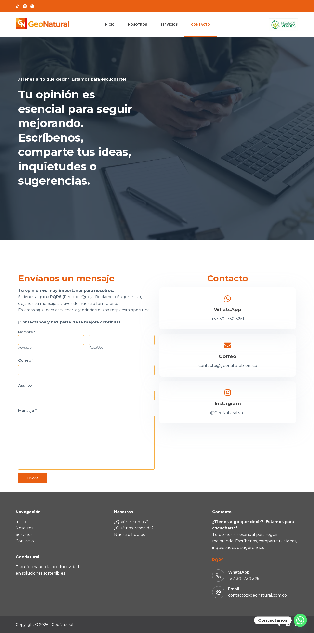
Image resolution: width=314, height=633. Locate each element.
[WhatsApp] (32, 6)
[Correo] (227, 345)
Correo (26, 360)
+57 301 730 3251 (244, 578)
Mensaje (27, 410)
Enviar (32, 477)
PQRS (218, 560)
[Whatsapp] (300, 620)
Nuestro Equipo (129, 534)
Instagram (227, 403)
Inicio (109, 24)
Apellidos (96, 347)
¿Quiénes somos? (131, 521)
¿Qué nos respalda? (134, 528)
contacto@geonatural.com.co (257, 595)
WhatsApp (227, 309)
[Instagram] (25, 6)
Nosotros (137, 24)
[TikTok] (17, 6)
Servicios (169, 24)
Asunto (25, 385)
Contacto (200, 24)
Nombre (24, 347)
